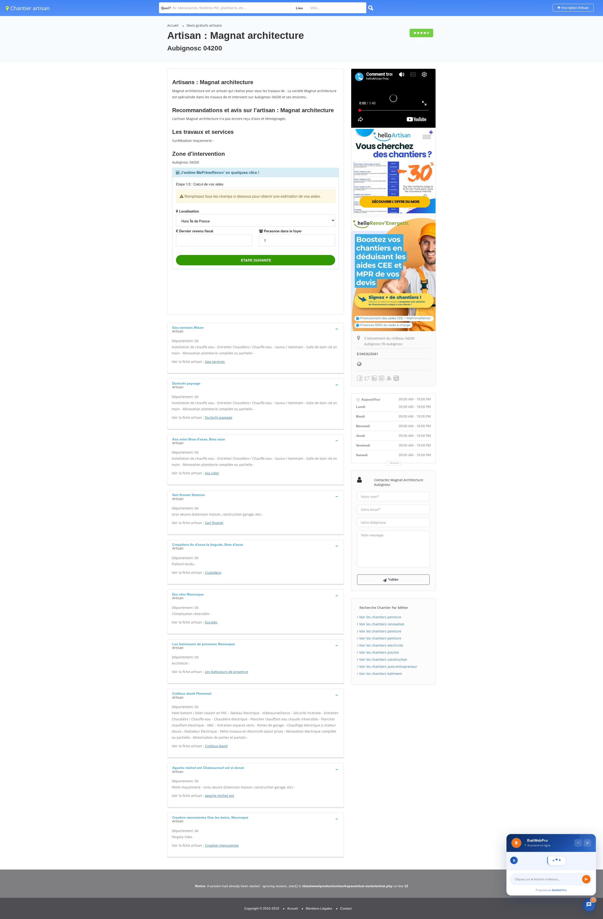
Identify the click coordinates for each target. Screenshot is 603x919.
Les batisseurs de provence (226, 671)
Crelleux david (216, 746)
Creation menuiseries (222, 845)
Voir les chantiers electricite (380, 645)
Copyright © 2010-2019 (261, 908)
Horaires (394, 463)
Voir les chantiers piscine (378, 652)
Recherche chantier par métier (383, 607)
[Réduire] (578, 795)
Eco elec (211, 622)
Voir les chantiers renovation (381, 624)
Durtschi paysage (218, 417)
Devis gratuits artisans (204, 25)
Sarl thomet (214, 523)
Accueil (173, 25)
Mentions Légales (319, 908)
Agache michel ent (219, 795)
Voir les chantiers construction (382, 659)
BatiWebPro (559, 890)
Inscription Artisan (574, 8)
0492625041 (368, 354)
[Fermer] (587, 795)
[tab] (255, 329)
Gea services (215, 361)
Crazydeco (213, 572)
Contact (346, 908)
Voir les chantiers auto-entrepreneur (387, 666)
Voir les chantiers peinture (379, 617)
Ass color (212, 473)
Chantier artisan (29, 8)
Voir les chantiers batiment (380, 673)
